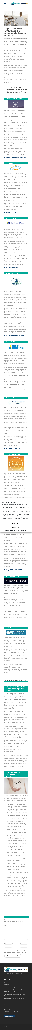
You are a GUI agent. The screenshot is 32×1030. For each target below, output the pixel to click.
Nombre (6, 943)
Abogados (7, 1009)
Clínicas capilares (9, 1004)
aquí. (15, 519)
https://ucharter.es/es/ (10, 675)
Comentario (7, 925)
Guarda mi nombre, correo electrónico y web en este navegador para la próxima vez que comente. (15, 951)
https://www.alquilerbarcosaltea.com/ (14, 335)
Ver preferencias (16, 527)
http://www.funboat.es (10, 212)
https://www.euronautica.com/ (12, 622)
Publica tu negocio (9, 1016)
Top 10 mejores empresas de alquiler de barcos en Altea (15, 32)
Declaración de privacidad (20, 530)
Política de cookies (8, 530)
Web (21, 943)
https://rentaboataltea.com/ (12, 448)
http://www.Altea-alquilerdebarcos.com (15, 157)
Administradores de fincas (11, 1007)
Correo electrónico (15, 944)
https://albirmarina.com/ (11, 392)
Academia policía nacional (11, 1011)
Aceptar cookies (16, 523)
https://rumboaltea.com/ (11, 267)
